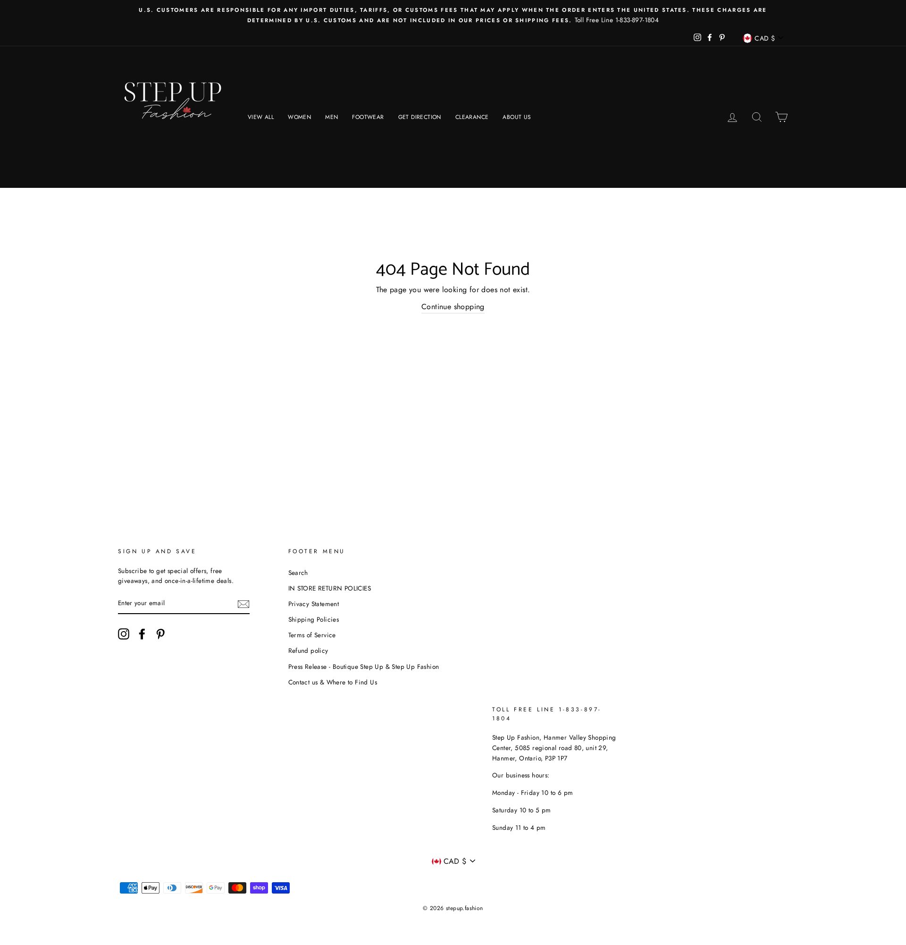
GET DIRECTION (419, 117)
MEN (331, 117)
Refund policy (308, 650)
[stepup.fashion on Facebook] (142, 634)
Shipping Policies (313, 619)
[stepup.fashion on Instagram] (123, 634)
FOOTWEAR (368, 117)
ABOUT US (517, 117)
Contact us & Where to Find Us (333, 682)
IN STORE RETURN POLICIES (329, 588)
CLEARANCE (472, 117)
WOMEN (299, 117)
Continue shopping (453, 306)
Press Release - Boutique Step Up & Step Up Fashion (363, 666)
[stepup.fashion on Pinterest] (160, 634)
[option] (453, 15)
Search (298, 572)
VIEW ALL (261, 117)
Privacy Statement (313, 603)
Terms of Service (312, 635)
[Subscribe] (243, 604)
